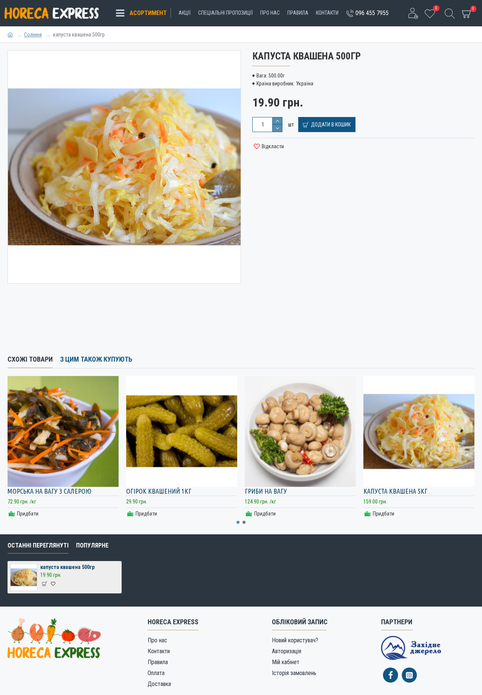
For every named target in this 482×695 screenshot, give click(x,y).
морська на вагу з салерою (50, 491)
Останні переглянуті (38, 545)
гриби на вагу (266, 491)
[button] (237, 522)
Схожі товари (30, 359)
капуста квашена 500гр (67, 567)
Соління (33, 35)
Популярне (92, 545)
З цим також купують (96, 359)
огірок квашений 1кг (158, 491)
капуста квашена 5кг (395, 491)
